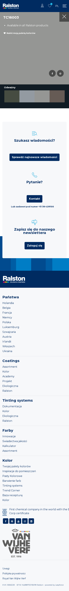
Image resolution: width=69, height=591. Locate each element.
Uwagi (5, 568)
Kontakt (34, 198)
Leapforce (59, 585)
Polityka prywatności (14, 573)
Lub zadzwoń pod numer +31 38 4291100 (32, 206)
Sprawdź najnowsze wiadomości (34, 157)
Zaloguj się (34, 245)
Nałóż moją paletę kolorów (21, 33)
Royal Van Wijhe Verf (14, 578)
